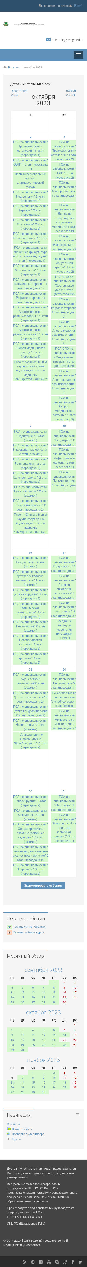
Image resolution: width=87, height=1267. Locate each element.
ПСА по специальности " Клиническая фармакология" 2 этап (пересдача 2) (30, 610)
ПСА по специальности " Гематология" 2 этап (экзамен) (30, 625)
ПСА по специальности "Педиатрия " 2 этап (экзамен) (30, 435)
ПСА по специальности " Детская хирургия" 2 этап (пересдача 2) (30, 593)
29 (54, 1002)
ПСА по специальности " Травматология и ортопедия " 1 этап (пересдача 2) (64, 150)
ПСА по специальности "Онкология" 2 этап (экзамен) (30, 814)
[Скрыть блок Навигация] (77, 1114)
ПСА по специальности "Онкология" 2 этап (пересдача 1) (64, 803)
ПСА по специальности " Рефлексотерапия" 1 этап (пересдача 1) (30, 297)
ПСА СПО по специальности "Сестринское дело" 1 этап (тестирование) (64, 285)
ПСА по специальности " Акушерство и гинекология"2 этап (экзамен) (30, 681)
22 (54, 997)
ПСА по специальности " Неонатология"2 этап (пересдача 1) (64, 681)
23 (30, 669)
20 (33, 997)
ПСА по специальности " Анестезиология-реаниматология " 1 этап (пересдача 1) (30, 313)
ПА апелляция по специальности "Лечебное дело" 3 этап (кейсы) (64, 699)
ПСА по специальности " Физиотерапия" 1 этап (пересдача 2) (64, 242)
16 (30, 552)
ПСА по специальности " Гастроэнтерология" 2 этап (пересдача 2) (30, 504)
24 (64, 669)
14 (43, 992)
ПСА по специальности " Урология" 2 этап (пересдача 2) (30, 657)
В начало (14, 67)
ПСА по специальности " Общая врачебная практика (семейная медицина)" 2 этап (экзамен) (30, 833)
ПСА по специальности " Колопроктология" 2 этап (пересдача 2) (30, 477)
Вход (77, 5)
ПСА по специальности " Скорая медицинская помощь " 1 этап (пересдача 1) (30, 350)
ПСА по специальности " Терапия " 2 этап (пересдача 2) (30, 210)
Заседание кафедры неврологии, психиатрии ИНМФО (64, 629)
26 (22, 1002)
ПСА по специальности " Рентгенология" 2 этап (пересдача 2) (30, 463)
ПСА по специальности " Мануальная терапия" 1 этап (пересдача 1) (30, 283)
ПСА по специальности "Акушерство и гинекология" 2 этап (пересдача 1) (64, 719)
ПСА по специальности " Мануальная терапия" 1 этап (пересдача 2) (64, 263)
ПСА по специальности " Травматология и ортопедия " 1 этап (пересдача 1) (30, 148)
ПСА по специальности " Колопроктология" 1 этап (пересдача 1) (30, 237)
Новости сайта (22, 1129)
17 (64, 552)
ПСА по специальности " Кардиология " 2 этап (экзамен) (30, 561)
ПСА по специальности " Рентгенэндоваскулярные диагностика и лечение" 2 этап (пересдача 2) (30, 853)
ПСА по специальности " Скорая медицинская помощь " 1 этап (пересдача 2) (64, 408)
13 (33, 992)
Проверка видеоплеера (28, 1134)
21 (43, 997)
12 (22, 992)
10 (64, 426)
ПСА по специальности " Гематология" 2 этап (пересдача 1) (64, 609)
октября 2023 (33, 67)
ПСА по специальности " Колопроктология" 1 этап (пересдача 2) (64, 191)
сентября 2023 (43, 970)
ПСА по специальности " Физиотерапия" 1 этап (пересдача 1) (30, 269)
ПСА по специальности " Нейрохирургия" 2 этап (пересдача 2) (30, 800)
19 (22, 997)
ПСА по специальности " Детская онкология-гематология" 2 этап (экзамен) (30, 578)
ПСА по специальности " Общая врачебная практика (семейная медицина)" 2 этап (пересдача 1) (64, 827)
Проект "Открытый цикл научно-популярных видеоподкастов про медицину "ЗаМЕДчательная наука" (30, 370)
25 (12, 1002)
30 (30, 791)
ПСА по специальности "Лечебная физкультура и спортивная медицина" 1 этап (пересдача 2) (64, 218)
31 (64, 791)
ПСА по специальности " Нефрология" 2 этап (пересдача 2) (30, 196)
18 (12, 997)
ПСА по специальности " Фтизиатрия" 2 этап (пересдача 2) (30, 224)
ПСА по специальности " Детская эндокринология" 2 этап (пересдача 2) (30, 710)
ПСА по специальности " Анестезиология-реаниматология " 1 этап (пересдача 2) (64, 332)
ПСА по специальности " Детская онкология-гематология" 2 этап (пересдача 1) (64, 586)
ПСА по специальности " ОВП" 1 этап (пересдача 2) (64, 170)
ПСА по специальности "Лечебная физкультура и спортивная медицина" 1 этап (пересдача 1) (30, 254)
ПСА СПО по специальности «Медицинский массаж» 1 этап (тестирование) (64, 357)
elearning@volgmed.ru (68, 40)
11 (12, 992)
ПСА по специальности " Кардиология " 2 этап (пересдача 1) (64, 564)
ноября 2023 (43, 1059)
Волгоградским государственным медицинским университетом (40, 1175)
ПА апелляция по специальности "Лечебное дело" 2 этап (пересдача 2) (30, 740)
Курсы (16, 1139)
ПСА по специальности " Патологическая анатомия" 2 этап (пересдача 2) (30, 642)
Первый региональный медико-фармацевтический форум (30, 180)
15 (54, 992)
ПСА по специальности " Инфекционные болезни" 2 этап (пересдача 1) (64, 458)
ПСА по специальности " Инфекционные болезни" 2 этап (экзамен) (30, 449)
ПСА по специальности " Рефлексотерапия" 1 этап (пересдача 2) (64, 308)
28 (43, 1002)
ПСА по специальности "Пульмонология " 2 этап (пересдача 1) (64, 480)
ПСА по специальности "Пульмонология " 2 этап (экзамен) (30, 491)
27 (33, 1002)
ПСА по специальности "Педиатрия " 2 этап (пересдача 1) (64, 437)
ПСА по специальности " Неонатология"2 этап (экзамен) (30, 724)
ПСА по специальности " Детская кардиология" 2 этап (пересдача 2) (30, 697)
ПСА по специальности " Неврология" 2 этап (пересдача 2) (30, 869)
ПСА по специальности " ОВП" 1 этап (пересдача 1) (30, 164)
